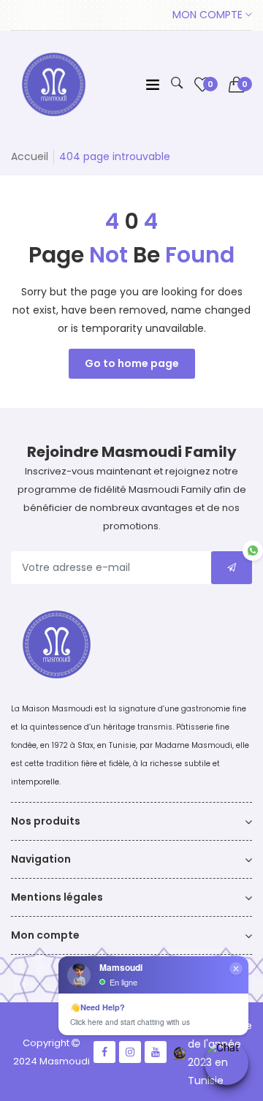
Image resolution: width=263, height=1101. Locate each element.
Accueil (29, 156)
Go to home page (132, 363)
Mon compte (208, 14)
